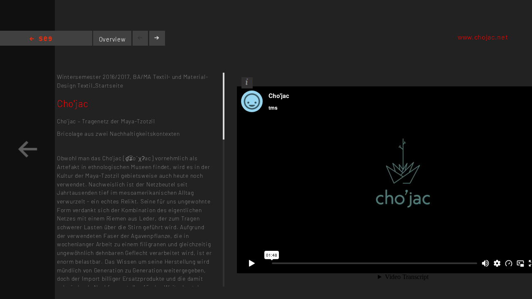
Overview (112, 39)
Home (41, 39)
